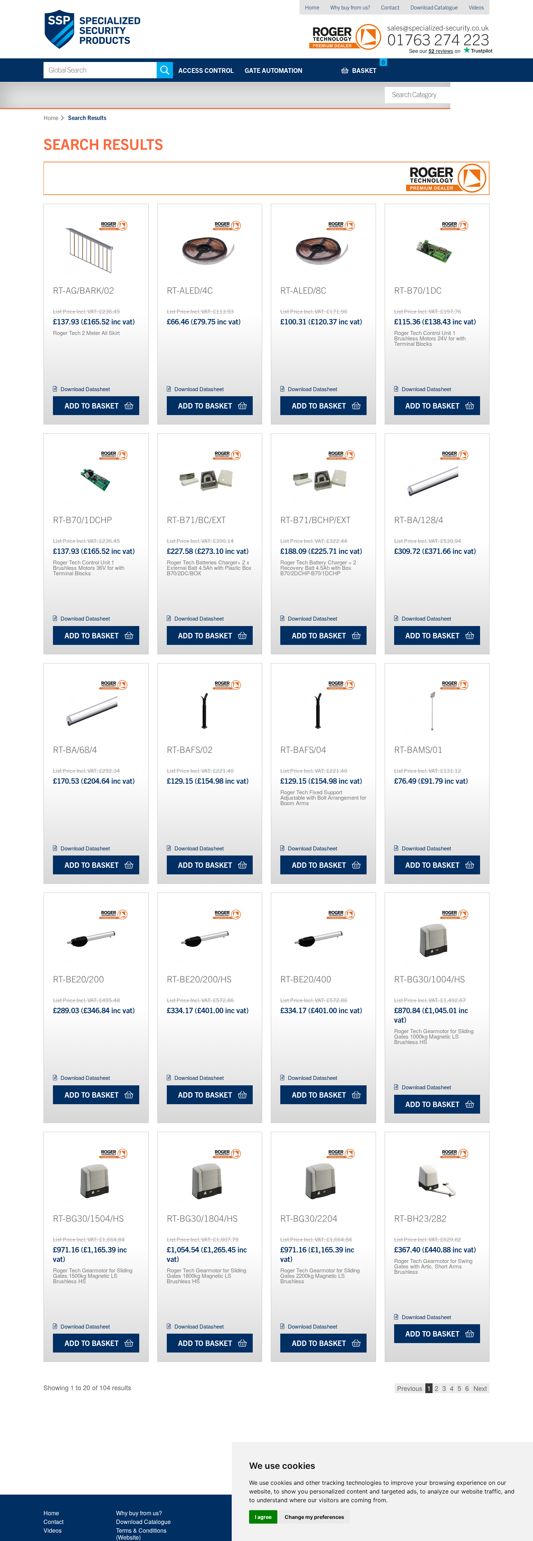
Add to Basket (92, 405)
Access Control (206, 70)
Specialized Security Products (92, 29)
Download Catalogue (434, 7)
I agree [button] (263, 1517)
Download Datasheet (85, 389)
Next (480, 1388)
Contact (390, 7)
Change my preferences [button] (314, 1517)
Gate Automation (273, 70)
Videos (476, 7)
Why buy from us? (350, 7)
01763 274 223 (438, 38)
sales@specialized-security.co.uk (438, 27)
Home (312, 7)
